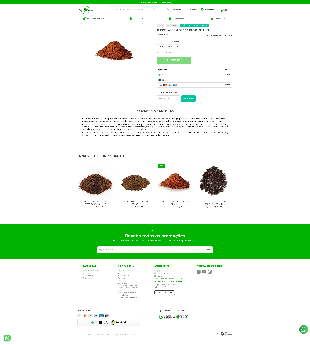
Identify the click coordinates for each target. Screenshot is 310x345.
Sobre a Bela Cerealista (127, 297)
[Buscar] (153, 10)
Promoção (87, 278)
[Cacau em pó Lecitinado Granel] (135, 187)
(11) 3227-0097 (163, 271)
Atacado (121, 273)
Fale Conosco (123, 271)
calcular (188, 99)
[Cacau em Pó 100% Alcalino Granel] (174, 187)
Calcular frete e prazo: (168, 92)
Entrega (121, 278)
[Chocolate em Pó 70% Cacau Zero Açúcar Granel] (96, 187)
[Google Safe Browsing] (182, 317)
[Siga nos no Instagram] (210, 271)
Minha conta (209, 10)
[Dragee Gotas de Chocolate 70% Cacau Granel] (214, 187)
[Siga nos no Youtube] (205, 271)
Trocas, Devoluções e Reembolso (127, 294)
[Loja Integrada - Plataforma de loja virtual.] (226, 334)
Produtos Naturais (90, 271)
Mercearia (171, 25)
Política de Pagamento (127, 285)
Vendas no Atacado (148, 2)
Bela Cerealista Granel (222, 35)
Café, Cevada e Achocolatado (194, 25)
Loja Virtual (122, 283)
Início (160, 25)
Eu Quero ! (174, 60)
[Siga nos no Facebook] (199, 271)
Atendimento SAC (125, 276)
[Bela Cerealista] (92, 9)
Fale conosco (165, 293)
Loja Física (122, 280)
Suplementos (88, 276)
